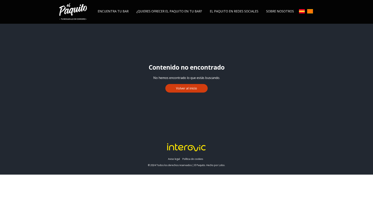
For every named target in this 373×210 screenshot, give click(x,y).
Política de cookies (192, 159)
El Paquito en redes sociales (234, 11)
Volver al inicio (186, 88)
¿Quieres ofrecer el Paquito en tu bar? (169, 11)
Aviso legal (174, 159)
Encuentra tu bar (113, 11)
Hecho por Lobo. (215, 165)
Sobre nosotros (280, 11)
